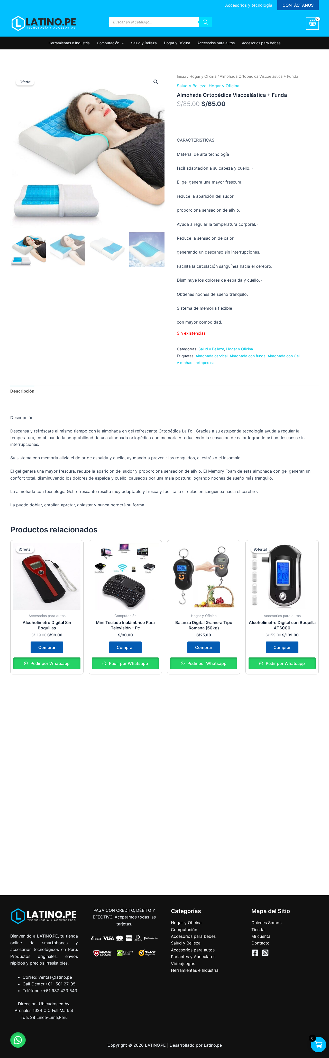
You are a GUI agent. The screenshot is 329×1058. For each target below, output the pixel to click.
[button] (298, 5)
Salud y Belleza (144, 43)
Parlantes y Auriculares (193, 956)
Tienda (257, 929)
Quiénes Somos (266, 922)
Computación (108, 43)
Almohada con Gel (283, 356)
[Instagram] (265, 952)
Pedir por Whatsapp (50, 663)
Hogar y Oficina (177, 43)
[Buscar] (205, 22)
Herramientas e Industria (69, 43)
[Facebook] (255, 952)
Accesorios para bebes (261, 43)
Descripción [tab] (22, 391)
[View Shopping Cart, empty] (312, 23)
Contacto (260, 943)
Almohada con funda (248, 356)
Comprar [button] (47, 647)
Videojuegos (183, 963)
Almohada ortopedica (195, 362)
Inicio (181, 76)
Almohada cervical (211, 356)
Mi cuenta (260, 936)
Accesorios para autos (216, 43)
